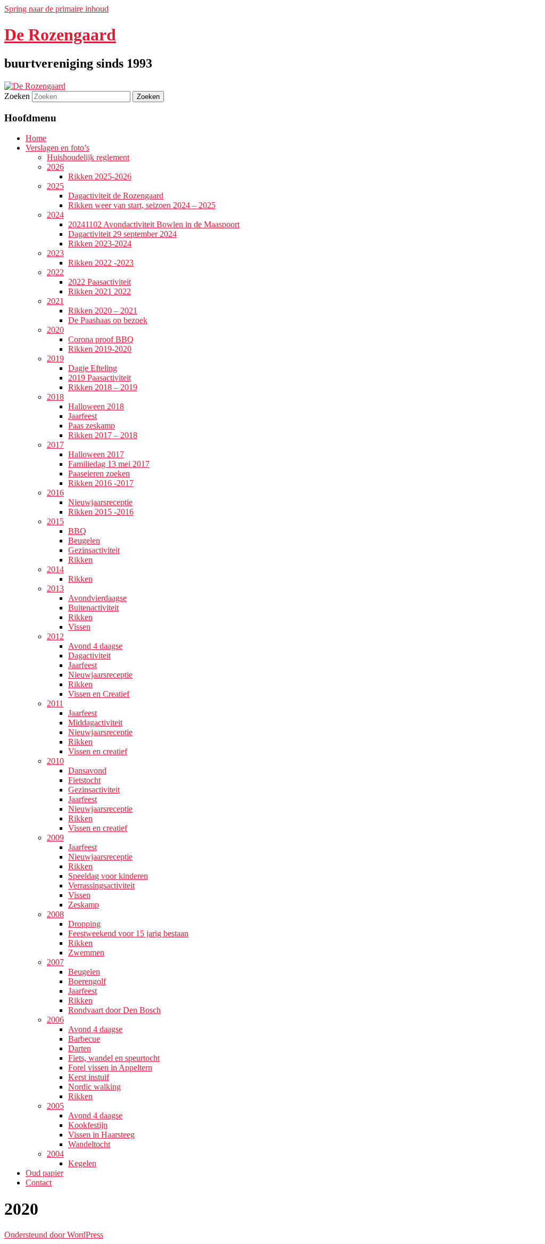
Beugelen (84, 540)
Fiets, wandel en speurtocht (114, 1057)
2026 (55, 166)
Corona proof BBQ (101, 339)
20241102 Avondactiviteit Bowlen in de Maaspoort (154, 224)
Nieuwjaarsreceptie (100, 502)
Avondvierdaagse (97, 598)
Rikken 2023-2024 (99, 243)
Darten (79, 1048)
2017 (55, 444)
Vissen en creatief (97, 751)
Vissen (79, 626)
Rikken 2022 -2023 (101, 262)
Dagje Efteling (92, 368)
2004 (55, 1153)
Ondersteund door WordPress (53, 1234)
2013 (55, 588)
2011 (55, 703)
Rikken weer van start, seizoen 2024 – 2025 (142, 205)
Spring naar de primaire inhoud (56, 8)
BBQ (77, 531)
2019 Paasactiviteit (99, 377)
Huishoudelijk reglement (88, 157)
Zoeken (17, 96)
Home (36, 138)
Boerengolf (87, 981)
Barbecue (84, 1038)
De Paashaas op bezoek (107, 320)
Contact (39, 1182)
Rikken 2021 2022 (99, 291)
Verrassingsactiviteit (101, 885)
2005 (55, 1105)
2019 (55, 358)
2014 (55, 569)
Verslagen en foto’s (57, 147)
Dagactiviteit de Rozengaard (115, 195)
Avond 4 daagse (95, 645)
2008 (55, 914)
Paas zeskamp (91, 425)
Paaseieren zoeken (99, 473)
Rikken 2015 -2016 (101, 511)
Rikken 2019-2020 (99, 348)
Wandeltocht (89, 1144)
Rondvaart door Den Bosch (114, 1010)
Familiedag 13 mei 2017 (109, 463)
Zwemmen (86, 952)
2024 (55, 214)
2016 (55, 492)
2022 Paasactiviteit (99, 281)
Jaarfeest (82, 416)
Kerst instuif (88, 1077)
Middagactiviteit (95, 722)
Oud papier (44, 1172)
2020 (55, 329)
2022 (55, 272)
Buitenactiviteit (93, 607)
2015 (55, 521)
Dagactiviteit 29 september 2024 (122, 233)
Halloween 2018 (96, 406)
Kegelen (82, 1163)
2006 (55, 1019)
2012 (55, 636)
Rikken (80, 559)
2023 (55, 253)
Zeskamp (83, 904)
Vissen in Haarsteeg (101, 1134)
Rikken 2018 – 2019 (102, 387)
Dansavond (87, 770)
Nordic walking (94, 1086)
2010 (55, 760)
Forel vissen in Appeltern (110, 1067)
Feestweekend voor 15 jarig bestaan (128, 933)
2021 (55, 301)
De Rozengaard (60, 34)
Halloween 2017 (96, 454)
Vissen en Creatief (98, 693)
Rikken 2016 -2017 (101, 483)
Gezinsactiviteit (94, 550)
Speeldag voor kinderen (108, 875)
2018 (55, 396)
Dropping (84, 923)
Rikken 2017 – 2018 (102, 435)
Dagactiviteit (89, 655)
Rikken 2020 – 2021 (102, 310)
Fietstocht (84, 780)
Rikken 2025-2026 (99, 176)
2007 (55, 962)
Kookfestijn (88, 1125)
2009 (55, 837)
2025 (55, 186)
